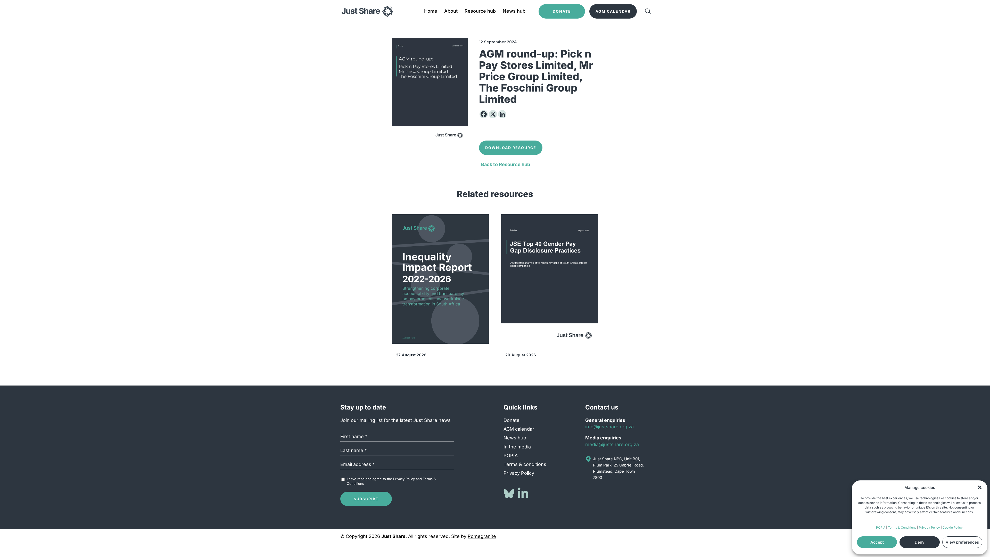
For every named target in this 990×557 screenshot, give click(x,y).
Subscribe (366, 499)
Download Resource (510, 147)
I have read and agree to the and (391, 481)
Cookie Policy (953, 527)
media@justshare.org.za (612, 444)
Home (430, 11)
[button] (979, 487)
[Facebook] (484, 114)
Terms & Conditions (902, 527)
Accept (877, 542)
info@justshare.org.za (609, 426)
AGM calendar (519, 429)
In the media (517, 446)
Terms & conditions (525, 464)
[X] (493, 114)
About (451, 11)
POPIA (880, 527)
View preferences (962, 542)
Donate (511, 420)
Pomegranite (482, 536)
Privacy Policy (929, 527)
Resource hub (480, 11)
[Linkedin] (502, 114)
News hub (514, 11)
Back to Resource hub (505, 164)
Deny (920, 542)
